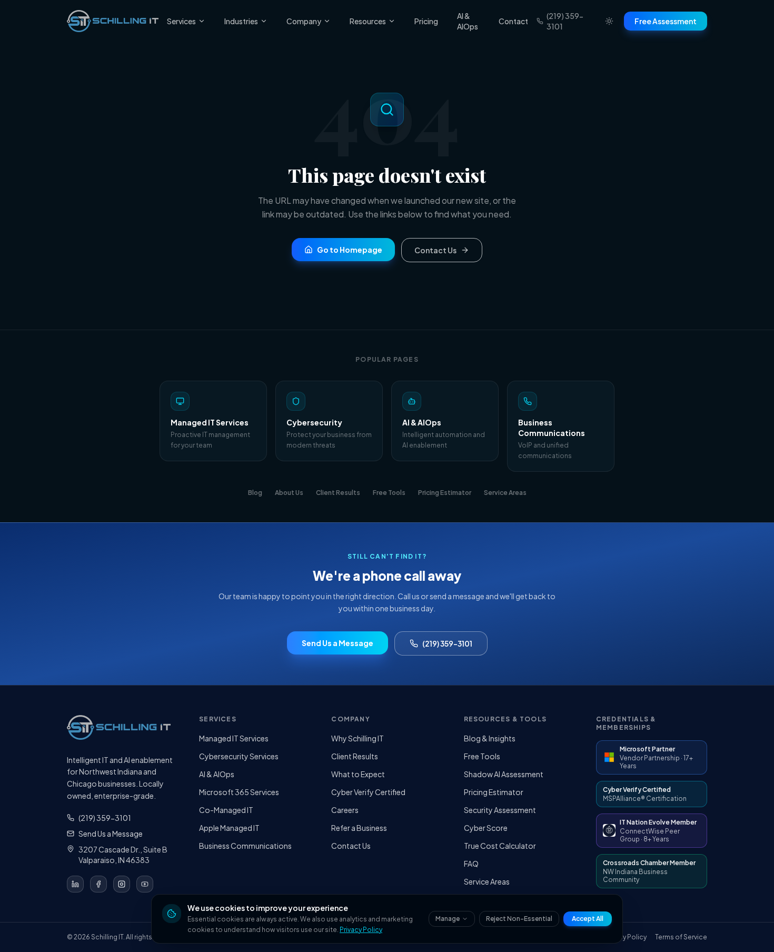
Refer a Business (359, 827)
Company (303, 21)
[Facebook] (98, 884)
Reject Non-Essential (519, 919)
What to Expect (358, 774)
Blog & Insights (489, 738)
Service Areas (487, 881)
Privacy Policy (361, 930)
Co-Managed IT (226, 810)
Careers (345, 810)
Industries (241, 21)
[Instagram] (121, 884)
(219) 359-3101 (565, 21)
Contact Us (351, 845)
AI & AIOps (467, 21)
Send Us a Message (110, 833)
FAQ (471, 863)
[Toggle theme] (609, 21)
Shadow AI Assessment (503, 774)
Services (181, 21)
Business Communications (245, 845)
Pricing (426, 21)
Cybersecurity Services (239, 756)
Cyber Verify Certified (368, 792)
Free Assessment (665, 21)
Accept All (587, 919)
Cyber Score (486, 827)
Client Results (354, 756)
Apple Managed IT (229, 827)
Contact (513, 21)
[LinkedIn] (75, 884)
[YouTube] (144, 884)
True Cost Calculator (500, 845)
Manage (447, 919)
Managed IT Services (234, 738)
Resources (368, 21)
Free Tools (482, 756)
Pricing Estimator (493, 792)
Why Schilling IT (357, 738)
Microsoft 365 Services (239, 792)
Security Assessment (500, 810)
